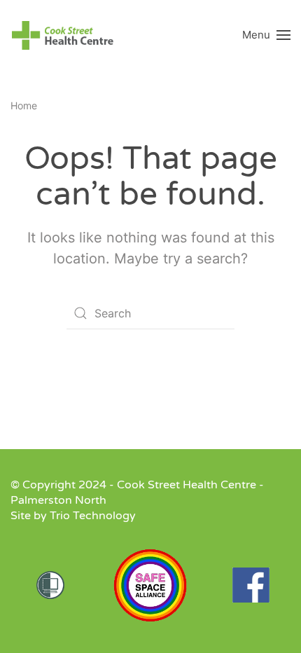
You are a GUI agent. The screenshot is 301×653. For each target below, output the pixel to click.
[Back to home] (62, 35)
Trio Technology (93, 516)
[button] (266, 35)
